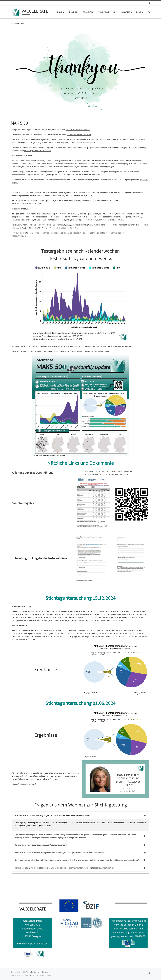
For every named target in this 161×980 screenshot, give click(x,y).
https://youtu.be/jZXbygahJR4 (25, 784)
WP (23, 976)
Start (12, 23)
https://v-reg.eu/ (19, 236)
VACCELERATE (22, 972)
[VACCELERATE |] (16, 11)
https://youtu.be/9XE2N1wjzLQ (37, 150)
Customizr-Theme (45, 976)
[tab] (80, 815)
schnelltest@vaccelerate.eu (78, 129)
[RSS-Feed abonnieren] (149, 3)
